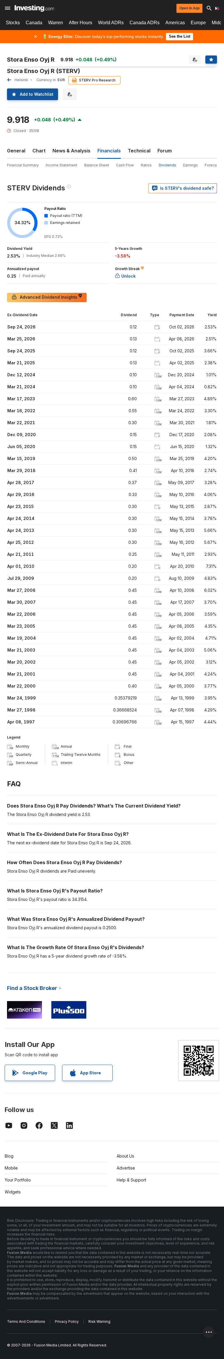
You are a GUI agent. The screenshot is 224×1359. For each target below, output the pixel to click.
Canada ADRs (145, 22)
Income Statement (61, 165)
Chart (39, 151)
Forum (165, 151)
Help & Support (131, 1179)
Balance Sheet (96, 165)
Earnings (190, 165)
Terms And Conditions (26, 1321)
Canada (34, 22)
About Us (125, 1155)
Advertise (126, 1167)
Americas (175, 22)
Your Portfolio (18, 1179)
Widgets (13, 1191)
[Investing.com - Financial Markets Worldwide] (34, 8)
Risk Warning (99, 1321)
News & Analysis (71, 151)
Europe (198, 22)
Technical (139, 151)
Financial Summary (23, 165)
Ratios (146, 165)
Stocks (13, 22)
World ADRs (111, 22)
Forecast (212, 165)
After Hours (80, 22)
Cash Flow (125, 165)
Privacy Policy (67, 1321)
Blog (9, 1155)
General (16, 151)
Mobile (11, 1167)
